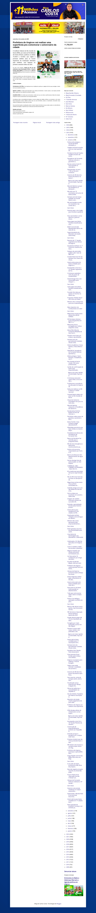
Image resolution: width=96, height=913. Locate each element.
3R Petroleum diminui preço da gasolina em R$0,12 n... (74, 320)
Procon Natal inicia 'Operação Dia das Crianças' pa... (73, 776)
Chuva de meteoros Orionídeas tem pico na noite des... (75, 401)
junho (70, 818)
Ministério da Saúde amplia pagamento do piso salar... (74, 700)
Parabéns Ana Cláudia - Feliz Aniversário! (74, 651)
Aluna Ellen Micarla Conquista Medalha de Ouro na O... (74, 331)
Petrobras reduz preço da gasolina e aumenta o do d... (75, 418)
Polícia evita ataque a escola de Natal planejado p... (73, 143)
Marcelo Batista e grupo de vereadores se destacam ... (74, 187)
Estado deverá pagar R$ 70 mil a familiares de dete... (74, 619)
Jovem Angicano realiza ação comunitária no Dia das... (74, 578)
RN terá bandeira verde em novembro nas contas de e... (74, 204)
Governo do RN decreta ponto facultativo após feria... (74, 673)
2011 (67, 862)
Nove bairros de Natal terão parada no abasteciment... (74, 589)
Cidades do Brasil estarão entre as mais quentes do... (75, 149)
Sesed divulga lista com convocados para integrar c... (74, 280)
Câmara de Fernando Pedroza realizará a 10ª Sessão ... (74, 781)
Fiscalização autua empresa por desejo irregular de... (74, 684)
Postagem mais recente (20, 122)
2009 (67, 867)
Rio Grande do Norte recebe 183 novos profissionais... (73, 363)
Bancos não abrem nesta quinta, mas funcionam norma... (74, 608)
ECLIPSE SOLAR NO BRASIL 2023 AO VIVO (74, 562)
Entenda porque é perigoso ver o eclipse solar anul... (74, 735)
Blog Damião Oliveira (72, 93)
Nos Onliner (69, 110)
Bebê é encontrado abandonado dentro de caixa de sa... (74, 228)
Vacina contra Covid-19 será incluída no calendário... (74, 165)
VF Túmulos (69, 117)
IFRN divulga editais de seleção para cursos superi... (74, 711)
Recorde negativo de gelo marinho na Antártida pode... (75, 770)
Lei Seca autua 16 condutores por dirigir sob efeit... (74, 557)
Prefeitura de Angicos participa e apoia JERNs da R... (75, 751)
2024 (67, 130)
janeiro (70, 831)
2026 (67, 125)
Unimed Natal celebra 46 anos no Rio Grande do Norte (74, 396)
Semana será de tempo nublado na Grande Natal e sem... (74, 198)
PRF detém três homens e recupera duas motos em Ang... (75, 746)
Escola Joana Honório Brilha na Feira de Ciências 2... (73, 412)
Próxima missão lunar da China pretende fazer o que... (74, 740)
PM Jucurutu (69, 112)
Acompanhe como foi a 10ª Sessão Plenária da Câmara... (74, 722)
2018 (67, 844)
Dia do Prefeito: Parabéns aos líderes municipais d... (75, 695)
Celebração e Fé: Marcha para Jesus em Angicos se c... (74, 542)
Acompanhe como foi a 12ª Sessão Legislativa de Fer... (74, 269)
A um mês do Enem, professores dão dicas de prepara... (74, 765)
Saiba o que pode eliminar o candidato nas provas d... (74, 667)
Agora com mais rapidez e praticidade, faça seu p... (75, 182)
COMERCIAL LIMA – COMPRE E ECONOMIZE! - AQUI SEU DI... (75, 467)
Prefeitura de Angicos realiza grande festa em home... (75, 567)
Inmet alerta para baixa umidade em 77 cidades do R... (75, 800)
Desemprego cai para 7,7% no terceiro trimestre (73, 171)
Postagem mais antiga (53, 122)
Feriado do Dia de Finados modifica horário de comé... (75, 154)
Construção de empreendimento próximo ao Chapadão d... (74, 729)
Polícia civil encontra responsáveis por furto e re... (74, 451)
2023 (67, 132)
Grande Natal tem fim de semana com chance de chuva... (75, 258)
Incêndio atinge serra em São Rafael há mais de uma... (75, 489)
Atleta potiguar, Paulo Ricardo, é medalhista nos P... (74, 357)
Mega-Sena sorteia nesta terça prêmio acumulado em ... (74, 483)
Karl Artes (69, 104)
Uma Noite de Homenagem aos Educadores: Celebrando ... (75, 536)
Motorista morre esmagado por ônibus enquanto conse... (74, 326)
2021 (67, 837)
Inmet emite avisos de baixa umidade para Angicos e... (74, 263)
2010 (67, 864)
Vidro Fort (69, 119)
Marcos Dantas (70, 106)
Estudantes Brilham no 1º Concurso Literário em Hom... (75, 247)
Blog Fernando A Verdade (73, 95)
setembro (71, 811)
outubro (70, 140)
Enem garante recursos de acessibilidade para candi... (74, 530)
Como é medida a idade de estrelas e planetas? (74, 547)
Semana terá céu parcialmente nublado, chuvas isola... (74, 341)
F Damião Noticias (71, 99)
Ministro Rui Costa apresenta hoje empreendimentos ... (74, 522)
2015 (67, 852)
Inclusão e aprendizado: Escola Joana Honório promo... (74, 505)
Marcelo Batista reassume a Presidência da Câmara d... (75, 407)
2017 (67, 847)
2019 (67, 842)
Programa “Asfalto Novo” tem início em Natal (74, 298)
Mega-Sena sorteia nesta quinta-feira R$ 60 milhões (74, 315)
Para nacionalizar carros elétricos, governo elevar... (74, 217)
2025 (67, 127)
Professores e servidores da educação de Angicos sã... (75, 385)
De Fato (68, 97)
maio (69, 821)
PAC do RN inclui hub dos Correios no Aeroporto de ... (75, 478)
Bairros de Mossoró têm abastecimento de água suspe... (75, 456)
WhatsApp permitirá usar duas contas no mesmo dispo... (75, 429)
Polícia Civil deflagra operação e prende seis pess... (75, 600)
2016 (67, 849)
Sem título (70, 208)
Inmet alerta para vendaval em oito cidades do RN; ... (73, 511)
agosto (70, 813)
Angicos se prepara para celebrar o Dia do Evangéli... (74, 661)
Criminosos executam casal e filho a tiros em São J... (74, 379)
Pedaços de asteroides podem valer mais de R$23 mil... (74, 252)
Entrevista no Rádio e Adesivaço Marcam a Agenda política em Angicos (71, 881)
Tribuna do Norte (71, 114)
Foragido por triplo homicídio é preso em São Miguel (74, 624)
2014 (67, 854)
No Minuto (69, 108)
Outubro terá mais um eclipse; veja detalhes (74, 336)
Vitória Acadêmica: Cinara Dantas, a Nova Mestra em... (75, 346)
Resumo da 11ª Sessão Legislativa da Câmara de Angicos (74, 241)
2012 (67, 859)
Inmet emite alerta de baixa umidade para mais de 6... (74, 583)
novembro (71, 137)
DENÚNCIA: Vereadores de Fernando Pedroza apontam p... (74, 352)
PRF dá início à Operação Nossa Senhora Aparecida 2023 (74, 613)
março (70, 826)
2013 (67, 857)
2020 (67, 839)
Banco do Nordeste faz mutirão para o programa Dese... (74, 440)
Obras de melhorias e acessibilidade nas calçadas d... (73, 689)
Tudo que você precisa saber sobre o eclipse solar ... (74, 594)
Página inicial (37, 122)
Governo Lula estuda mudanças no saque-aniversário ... (74, 789)
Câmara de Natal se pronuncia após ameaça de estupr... (75, 572)
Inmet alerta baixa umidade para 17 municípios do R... (73, 641)
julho (69, 816)
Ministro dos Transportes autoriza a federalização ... (75, 303)
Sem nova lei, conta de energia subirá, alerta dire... (74, 679)
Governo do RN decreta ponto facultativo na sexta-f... (74, 176)
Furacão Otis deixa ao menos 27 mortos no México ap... (74, 293)
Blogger (59, 904)
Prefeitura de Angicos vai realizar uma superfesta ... (75, 706)
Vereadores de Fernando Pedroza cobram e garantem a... (74, 160)
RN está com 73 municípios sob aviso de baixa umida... (75, 193)
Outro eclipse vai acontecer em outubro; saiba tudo (74, 494)
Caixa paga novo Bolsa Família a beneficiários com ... (74, 223)
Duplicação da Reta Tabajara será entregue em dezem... (75, 516)
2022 (67, 834)
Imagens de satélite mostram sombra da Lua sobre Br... (74, 500)
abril (69, 823)
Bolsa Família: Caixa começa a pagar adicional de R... (73, 423)
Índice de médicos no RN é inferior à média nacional (74, 390)
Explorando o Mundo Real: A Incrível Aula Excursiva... (75, 795)
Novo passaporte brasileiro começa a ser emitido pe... (75, 806)
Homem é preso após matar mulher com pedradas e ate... (73, 630)
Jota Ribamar (70, 102)
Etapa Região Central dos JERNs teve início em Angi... (75, 757)
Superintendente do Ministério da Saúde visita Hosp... (73, 233)
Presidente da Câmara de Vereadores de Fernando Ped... (75, 434)
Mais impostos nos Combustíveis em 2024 (74, 308)
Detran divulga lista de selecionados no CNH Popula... (74, 461)
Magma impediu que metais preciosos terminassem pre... (73, 552)
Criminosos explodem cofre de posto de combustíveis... (74, 274)
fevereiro (71, 828)
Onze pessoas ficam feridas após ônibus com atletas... (73, 656)
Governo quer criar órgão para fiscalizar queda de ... (75, 212)
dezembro (71, 135)
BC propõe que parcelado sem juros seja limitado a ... (75, 472)
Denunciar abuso (70, 871)
